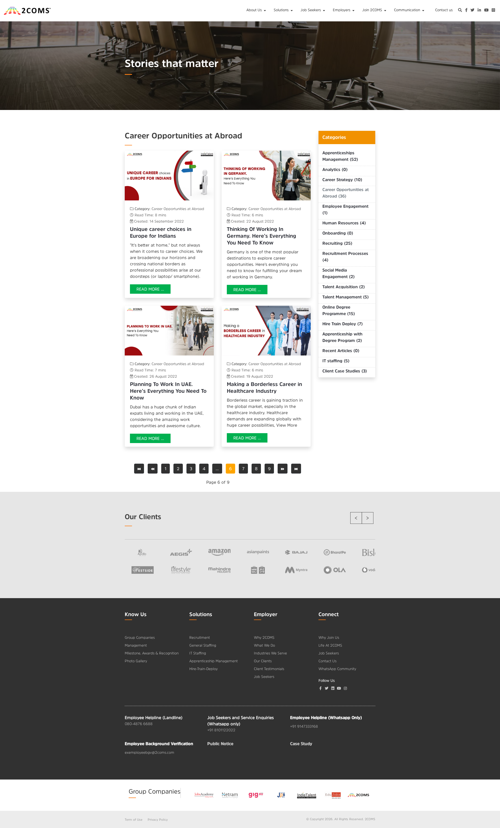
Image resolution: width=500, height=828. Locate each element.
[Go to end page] (296, 469)
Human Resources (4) (344, 223)
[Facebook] (320, 688)
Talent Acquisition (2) (343, 287)
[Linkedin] (333, 688)
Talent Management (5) (345, 297)
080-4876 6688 (139, 724)
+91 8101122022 (221, 730)
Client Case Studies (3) (344, 371)
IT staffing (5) (335, 361)
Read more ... (150, 289)
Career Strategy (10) (342, 179)
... (217, 469)
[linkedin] (479, 10)
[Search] (460, 10)
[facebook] (466, 10)
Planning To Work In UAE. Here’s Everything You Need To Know (168, 391)
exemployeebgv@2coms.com (149, 752)
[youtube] (486, 10)
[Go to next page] (283, 469)
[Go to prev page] (153, 469)
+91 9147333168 (304, 726)
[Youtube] (339, 688)
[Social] (345, 688)
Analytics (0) (335, 169)
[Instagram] (493, 10)
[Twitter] (326, 688)
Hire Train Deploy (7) (342, 324)
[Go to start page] (139, 469)
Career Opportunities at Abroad (178, 209)
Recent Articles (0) (340, 350)
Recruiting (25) (337, 243)
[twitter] (472, 10)
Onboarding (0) (337, 233)
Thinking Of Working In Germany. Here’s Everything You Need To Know (261, 235)
